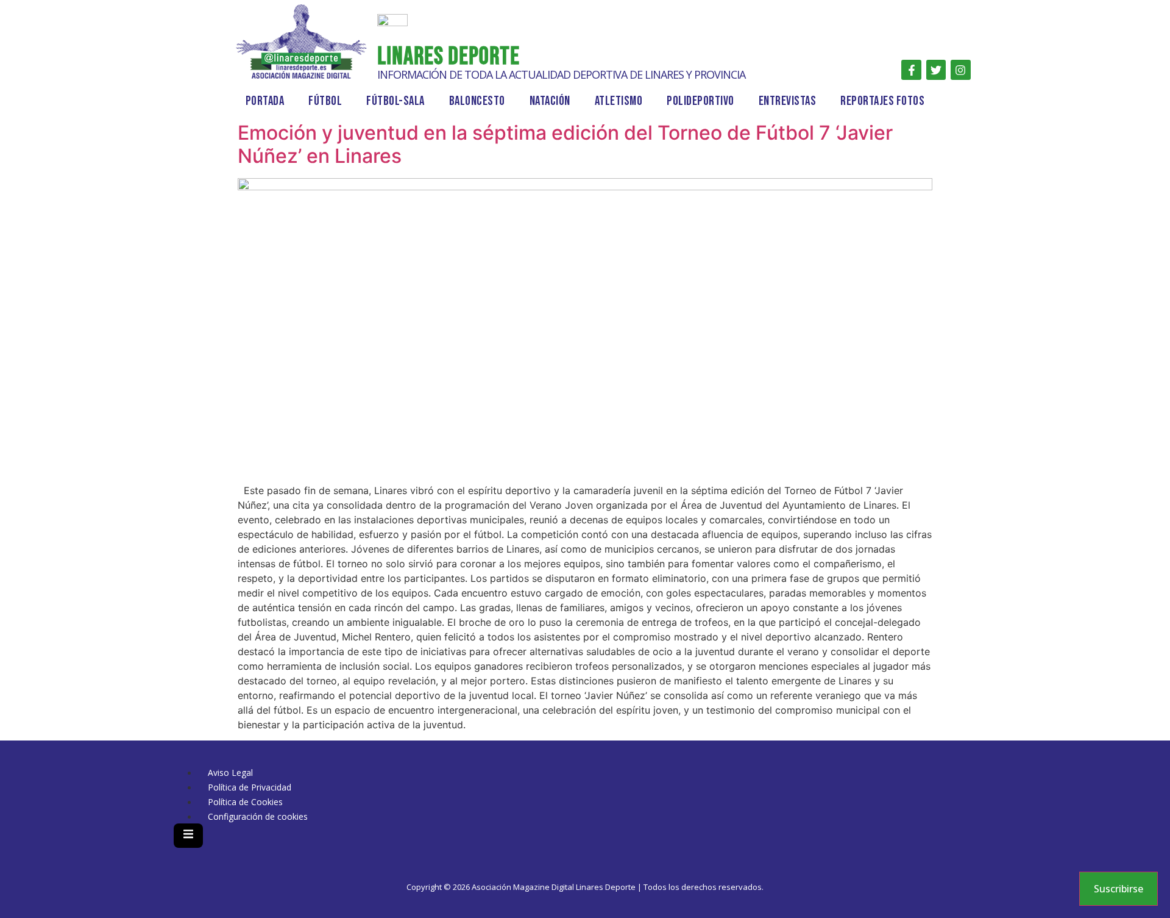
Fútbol (325, 101)
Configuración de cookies (258, 816)
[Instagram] (960, 69)
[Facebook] (911, 69)
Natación (550, 101)
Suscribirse (1118, 888)
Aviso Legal (230, 772)
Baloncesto (477, 101)
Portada (265, 101)
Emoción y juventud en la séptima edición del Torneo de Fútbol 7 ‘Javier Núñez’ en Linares (565, 144)
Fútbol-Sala (395, 101)
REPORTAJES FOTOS (882, 101)
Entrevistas (788, 101)
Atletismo (619, 101)
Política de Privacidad (249, 787)
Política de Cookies (245, 802)
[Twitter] (936, 69)
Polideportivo (700, 101)
